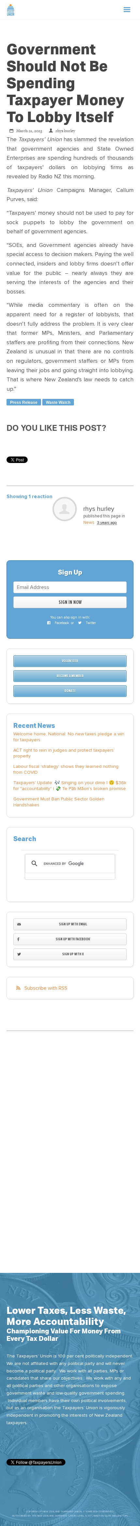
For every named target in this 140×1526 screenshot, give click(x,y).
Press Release (23, 402)
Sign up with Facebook (73, 939)
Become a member (70, 676)
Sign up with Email (73, 924)
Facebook (61, 623)
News (88, 522)
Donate (70, 690)
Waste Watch (58, 402)
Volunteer (70, 661)
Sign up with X (73, 954)
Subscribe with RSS (45, 988)
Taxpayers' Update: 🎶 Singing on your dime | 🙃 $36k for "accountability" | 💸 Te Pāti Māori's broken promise (69, 785)
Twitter (90, 623)
